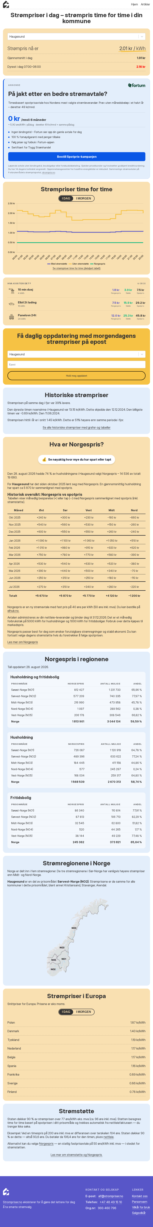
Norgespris (46, 1143)
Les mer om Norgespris (22, 642)
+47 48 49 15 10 (111, 1202)
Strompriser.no (12, 1202)
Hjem (134, 4)
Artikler (145, 4)
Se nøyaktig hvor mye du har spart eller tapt (76, 459)
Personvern (139, 1202)
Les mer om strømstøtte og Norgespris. (76, 1155)
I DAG (66, 198)
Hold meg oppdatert (76, 375)
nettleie (109, 1137)
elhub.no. (13, 611)
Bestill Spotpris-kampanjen (77, 156)
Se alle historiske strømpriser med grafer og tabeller (76, 427)
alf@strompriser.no (110, 1196)
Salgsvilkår (139, 1213)
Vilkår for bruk (141, 1207)
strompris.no (48, 172)
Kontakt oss (140, 1196)
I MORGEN (83, 198)
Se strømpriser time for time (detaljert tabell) (76, 268)
